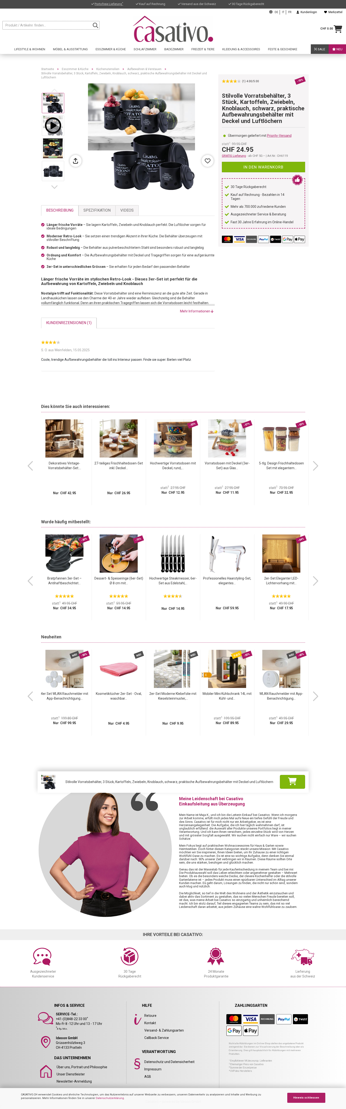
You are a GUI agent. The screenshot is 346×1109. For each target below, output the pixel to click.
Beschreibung (59, 210)
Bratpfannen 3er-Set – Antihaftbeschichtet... (64, 580)
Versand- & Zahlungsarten (164, 1030)
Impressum (152, 1069)
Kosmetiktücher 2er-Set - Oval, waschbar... (119, 696)
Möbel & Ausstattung (70, 49)
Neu (339, 49)
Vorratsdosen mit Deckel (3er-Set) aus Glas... (227, 465)
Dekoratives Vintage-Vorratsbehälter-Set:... (64, 465)
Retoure (150, 1015)
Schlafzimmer (145, 49)
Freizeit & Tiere (202, 49)
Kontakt (150, 1023)
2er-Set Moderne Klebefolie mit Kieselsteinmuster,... (172, 696)
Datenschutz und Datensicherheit (169, 1062)
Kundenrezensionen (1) (69, 322)
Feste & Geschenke (282, 49)
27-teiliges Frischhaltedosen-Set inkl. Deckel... (118, 465)
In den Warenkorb (263, 167)
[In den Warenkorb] (292, 782)
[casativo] (173, 29)
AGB (147, 1076)
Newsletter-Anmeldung (74, 1081)
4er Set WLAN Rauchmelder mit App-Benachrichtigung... (64, 696)
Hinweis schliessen (306, 1097)
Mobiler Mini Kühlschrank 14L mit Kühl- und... (227, 696)
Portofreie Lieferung (109, 4)
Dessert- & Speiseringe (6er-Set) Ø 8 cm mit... (118, 580)
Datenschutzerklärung (110, 1098)
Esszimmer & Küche (111, 49)
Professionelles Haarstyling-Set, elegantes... (227, 580)
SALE (321, 49)
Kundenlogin (308, 12)
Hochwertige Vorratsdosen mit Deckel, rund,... (173, 465)
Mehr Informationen (195, 311)
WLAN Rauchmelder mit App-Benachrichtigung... (281, 696)
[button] (55, 187)
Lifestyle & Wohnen (29, 49)
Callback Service (156, 1038)
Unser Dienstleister (71, 1074)
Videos (127, 210)
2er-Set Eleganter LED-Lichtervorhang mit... (281, 580)
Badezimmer (174, 49)
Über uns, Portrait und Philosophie (82, 1067)
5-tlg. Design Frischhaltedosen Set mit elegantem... (281, 465)
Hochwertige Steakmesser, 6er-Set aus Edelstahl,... (173, 580)
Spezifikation (97, 210)
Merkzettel (334, 12)
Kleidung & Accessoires (241, 49)
